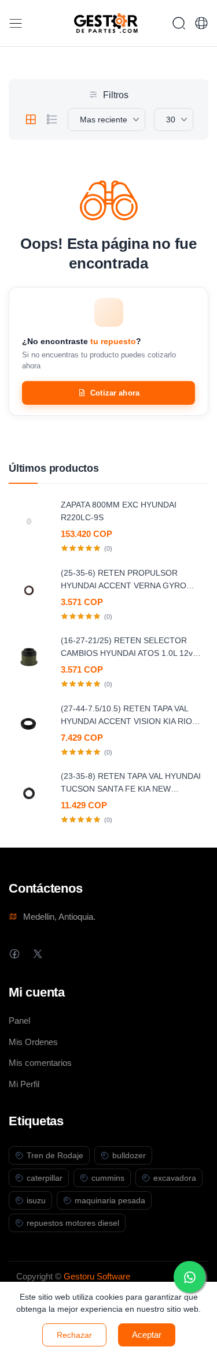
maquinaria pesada (110, 1200)
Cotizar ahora (114, 393)
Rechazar (74, 1335)
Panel (19, 1020)
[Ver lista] (52, 119)
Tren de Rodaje (55, 1155)
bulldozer (129, 1155)
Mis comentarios (40, 1063)
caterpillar (44, 1177)
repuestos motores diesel (73, 1223)
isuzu (36, 1200)
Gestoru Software (97, 1276)
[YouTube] (83, 953)
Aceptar (146, 1335)
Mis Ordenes (33, 1042)
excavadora (174, 1177)
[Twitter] (37, 953)
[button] (201, 23)
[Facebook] (14, 953)
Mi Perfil (24, 1084)
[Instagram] (60, 953)
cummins (107, 1177)
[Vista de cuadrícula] (31, 119)
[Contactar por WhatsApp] (189, 1277)
